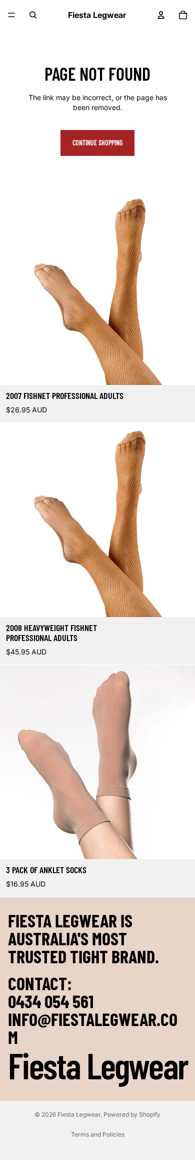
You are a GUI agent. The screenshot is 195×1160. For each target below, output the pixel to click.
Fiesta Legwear (79, 1114)
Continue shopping (97, 142)
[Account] (161, 15)
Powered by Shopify (132, 1114)
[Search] (33, 15)
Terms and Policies (97, 1134)
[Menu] (11, 14)
